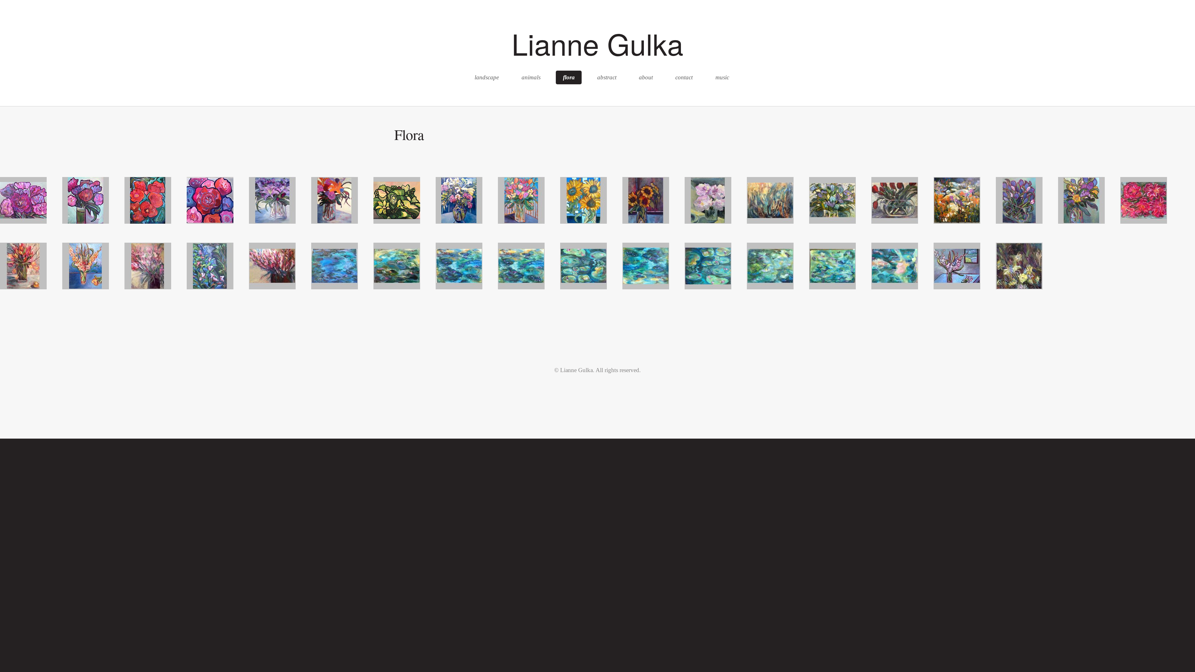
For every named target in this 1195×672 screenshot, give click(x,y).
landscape (487, 77)
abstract (606, 77)
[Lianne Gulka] (23, 221)
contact (684, 77)
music (722, 77)
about (646, 77)
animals (531, 77)
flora (569, 77)
